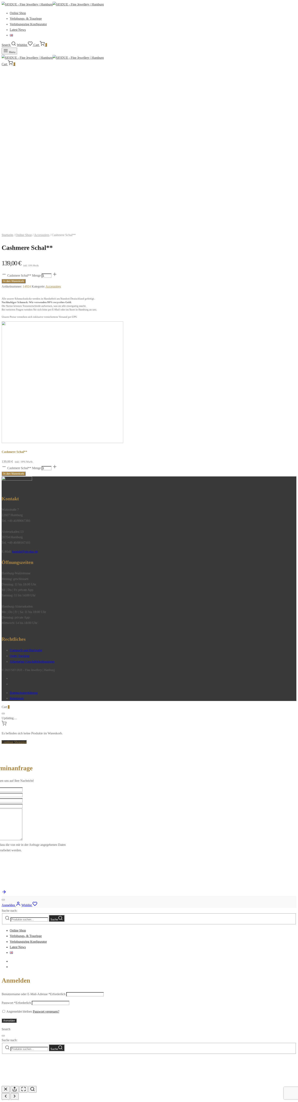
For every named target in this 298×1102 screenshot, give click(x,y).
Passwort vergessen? (46, 1011)
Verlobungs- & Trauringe (26, 18)
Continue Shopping (14, 742)
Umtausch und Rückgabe (26, 650)
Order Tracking (19, 656)
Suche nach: (9, 910)
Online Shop (18, 13)
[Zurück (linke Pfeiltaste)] (6, 1096)
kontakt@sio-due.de (25, 551)
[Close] (3, 713)
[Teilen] (15, 1089)
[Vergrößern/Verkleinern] (32, 1089)
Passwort (16, 1003)
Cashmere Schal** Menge (24, 275)
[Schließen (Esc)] (6, 1089)
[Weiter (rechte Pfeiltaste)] (15, 1096)
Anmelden (9, 1020)
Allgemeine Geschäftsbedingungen (32, 661)
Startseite (7, 235)
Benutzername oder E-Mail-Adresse (33, 994)
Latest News (18, 29)
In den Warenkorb (13, 281)
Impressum (17, 698)
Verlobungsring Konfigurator (28, 24)
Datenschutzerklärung (24, 692)
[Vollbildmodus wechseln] (23, 1089)
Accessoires (41, 235)
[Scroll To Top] (4, 893)
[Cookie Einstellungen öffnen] (32, 1083)
